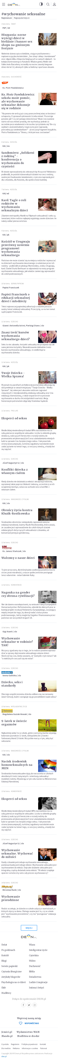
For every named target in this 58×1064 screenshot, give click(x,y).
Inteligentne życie (38, 950)
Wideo (32, 960)
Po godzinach (8, 950)
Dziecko (14, 321)
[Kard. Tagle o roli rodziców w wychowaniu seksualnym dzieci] (47, 204)
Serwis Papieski (17, 283)
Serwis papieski (9, 966)
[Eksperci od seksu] (47, 423)
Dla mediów (6, 1048)
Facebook (23, 1005)
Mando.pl (7, 1036)
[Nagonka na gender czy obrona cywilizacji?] (47, 597)
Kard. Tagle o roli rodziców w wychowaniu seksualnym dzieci (14, 205)
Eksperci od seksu (14, 418)
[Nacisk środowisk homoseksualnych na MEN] (47, 766)
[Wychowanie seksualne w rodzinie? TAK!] (47, 643)
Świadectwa (35, 977)
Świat (13, 24)
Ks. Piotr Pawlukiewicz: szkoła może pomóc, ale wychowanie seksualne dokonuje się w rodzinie (18, 101)
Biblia (32, 971)
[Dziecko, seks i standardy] (47, 686)
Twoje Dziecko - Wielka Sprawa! (13, 374)
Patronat (43, 1048)
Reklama (16, 1048)
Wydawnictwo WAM (28, 1032)
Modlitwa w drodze (28, 1036)
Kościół (13, 142)
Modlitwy (6, 993)
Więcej (29, 928)
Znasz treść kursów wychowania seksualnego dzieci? (15, 336)
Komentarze (16, 585)
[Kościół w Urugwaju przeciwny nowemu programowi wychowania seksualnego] (47, 246)
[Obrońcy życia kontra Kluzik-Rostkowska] (47, 514)
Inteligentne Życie (19, 706)
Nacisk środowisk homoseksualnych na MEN (16, 765)
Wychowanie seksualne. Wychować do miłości (17, 853)
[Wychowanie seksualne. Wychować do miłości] (47, 854)
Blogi (4, 960)
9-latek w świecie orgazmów (14, 722)
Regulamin (15, 1044)
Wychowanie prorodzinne (10, 898)
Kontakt (43, 1044)
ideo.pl (4, 1056)
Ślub (3, 987)
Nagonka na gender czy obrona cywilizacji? (17, 594)
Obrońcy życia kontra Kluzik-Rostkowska (16, 511)
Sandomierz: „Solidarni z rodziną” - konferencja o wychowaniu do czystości (17, 159)
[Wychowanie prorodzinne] (47, 901)
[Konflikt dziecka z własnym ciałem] (47, 474)
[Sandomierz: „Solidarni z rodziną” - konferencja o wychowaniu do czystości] (47, 157)
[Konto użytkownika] (54, 4)
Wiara (32, 944)
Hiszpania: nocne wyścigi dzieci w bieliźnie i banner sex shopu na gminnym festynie (17, 41)
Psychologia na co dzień (13, 982)
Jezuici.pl (6, 1032)
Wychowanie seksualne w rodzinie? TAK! (17, 642)
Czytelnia (33, 955)
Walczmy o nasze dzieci (18, 558)
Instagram (34, 1005)
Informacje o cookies (30, 1048)
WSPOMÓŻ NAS (32, 1023)
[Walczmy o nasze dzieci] (47, 562)
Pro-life (14, 411)
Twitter (29, 1005)
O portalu (5, 1044)
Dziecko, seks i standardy (12, 683)
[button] (41, 4)
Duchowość (16, 77)
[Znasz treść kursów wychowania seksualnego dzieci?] (47, 337)
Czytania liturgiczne (11, 971)
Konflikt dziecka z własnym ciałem (14, 471)
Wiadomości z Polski (20, 499)
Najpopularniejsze (22, 18)
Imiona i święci (36, 987)
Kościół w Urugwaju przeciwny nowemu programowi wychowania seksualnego (15, 248)
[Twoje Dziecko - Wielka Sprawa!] (47, 377)
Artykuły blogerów (10, 977)
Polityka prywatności (30, 1044)
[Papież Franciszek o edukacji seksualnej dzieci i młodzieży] (47, 299)
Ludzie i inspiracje (38, 982)
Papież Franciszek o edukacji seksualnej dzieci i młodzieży (15, 298)
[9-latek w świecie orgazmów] (47, 725)
